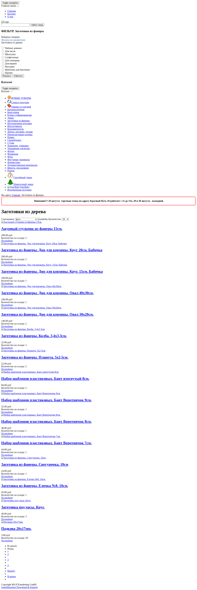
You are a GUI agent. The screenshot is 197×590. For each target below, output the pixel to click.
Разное (10, 170)
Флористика (13, 162)
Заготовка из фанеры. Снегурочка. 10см (34, 464)
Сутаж (10, 143)
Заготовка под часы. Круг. (23, 507)
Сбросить (18, 76)
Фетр (10, 156)
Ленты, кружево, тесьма (20, 131)
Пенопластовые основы (19, 134)
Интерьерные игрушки (19, 189)
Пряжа (10, 137)
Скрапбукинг (14, 140)
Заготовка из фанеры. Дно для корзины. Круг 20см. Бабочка (51, 250)
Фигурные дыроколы (18, 159)
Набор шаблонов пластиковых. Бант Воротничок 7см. (46, 443)
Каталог (11, 14)
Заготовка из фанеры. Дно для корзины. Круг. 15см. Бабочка (52, 271)
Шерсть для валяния (18, 168)
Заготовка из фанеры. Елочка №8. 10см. (34, 486)
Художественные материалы (22, 165)
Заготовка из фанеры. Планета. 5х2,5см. (34, 357)
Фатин (10, 151)
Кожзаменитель (15, 129)
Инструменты (14, 126)
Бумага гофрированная (19, 115)
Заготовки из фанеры (18, 120)
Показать (6, 76)
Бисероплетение (15, 109)
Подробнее (7, 240)
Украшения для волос (18, 148)
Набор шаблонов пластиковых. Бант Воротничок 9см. (46, 400)
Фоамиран (12, 154)
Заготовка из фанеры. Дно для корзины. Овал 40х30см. (47, 293)
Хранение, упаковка (18, 145)
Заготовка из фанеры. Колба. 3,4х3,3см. (34, 336)
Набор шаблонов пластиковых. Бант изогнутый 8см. (45, 379)
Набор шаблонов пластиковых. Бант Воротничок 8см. (46, 421)
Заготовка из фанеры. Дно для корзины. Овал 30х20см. (47, 314)
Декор (10, 118)
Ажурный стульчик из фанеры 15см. (31, 229)
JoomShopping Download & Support (19, 587)
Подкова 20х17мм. (16, 529)
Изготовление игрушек (19, 123)
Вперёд (11, 571)
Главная (11, 11)
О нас (10, 16)
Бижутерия (13, 112)
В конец (11, 576)
